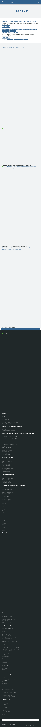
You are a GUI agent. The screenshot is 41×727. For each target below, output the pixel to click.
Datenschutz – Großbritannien (8, 478)
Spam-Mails (7, 30)
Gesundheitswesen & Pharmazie (8, 619)
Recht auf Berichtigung (6, 420)
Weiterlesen (6, 27)
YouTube (3, 528)
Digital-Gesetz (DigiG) (6, 634)
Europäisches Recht (6, 654)
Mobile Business (5, 467)
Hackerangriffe (5, 665)
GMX (35, 29)
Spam (3, 30)
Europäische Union (7, 644)
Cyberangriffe (4, 662)
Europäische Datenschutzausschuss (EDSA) (10, 647)
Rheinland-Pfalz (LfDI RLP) (7, 499)
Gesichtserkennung (6, 465)
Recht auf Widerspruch (6, 423)
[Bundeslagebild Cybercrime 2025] (20, 287)
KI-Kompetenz (4, 680)
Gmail (33, 29)
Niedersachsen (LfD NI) (6, 496)
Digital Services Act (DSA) (7, 638)
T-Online (11, 30)
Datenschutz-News (5, 29)
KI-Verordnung (5, 683)
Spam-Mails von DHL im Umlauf (10, 32)
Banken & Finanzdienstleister (7, 616)
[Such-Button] (38, 720)
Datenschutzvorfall (5, 462)
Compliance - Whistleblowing (7, 628)
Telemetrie (4, 507)
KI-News (3, 681)
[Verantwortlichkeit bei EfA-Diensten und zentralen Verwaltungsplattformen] (20, 146)
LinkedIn (3, 520)
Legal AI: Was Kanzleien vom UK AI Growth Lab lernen (12, 127)
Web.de (15, 30)
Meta (3, 521)
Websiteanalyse (5, 512)
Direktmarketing (11, 29)
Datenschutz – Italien (6, 481)
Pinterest (4, 526)
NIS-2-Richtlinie (5, 668)
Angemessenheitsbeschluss (7, 477)
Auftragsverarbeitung (6, 446)
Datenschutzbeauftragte (7, 450)
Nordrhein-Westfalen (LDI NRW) (8, 497)
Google (3, 519)
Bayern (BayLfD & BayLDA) (7, 489)
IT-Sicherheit (5, 659)
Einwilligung (4, 453)
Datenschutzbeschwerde (7, 461)
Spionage (4, 710)
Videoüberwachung (6, 471)
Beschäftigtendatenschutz (7, 459)
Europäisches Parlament (6, 652)
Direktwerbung (17, 29)
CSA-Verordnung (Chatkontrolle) (8, 630)
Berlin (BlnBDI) (4, 490)
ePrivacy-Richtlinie (5, 639)
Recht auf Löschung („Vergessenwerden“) (10, 422)
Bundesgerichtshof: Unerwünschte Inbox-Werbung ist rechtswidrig (19, 21)
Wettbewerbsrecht (5, 714)
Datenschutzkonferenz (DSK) (7, 492)
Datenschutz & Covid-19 (7, 703)
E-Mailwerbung (28, 29)
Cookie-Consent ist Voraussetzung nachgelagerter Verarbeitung (14, 246)
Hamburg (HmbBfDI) (6, 493)
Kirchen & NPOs (5, 620)
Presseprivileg (4, 707)
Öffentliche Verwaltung (6, 622)
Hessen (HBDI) (5, 495)
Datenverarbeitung (5, 451)
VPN (3, 510)
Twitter (3, 527)
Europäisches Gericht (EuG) (7, 695)
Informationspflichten (6, 454)
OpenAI (3, 524)
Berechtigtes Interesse (6, 447)
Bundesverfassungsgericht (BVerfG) (9, 692)
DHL (14, 39)
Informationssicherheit (6, 666)
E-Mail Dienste (23, 29)
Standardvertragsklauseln (7, 482)
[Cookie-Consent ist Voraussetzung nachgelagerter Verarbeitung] (20, 206)
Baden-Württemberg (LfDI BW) (8, 488)
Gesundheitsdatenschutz (7, 464)
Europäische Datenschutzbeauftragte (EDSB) (11, 649)
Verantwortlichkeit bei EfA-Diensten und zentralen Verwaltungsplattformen (16, 165)
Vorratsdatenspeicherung (7, 711)
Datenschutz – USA (6, 479)
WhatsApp (4, 530)
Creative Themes (12, 724)
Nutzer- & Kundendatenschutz (8, 468)
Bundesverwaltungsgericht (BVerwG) (9, 693)
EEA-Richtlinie (4, 704)
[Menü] (38, 2)
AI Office (3, 677)
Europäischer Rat (5, 653)
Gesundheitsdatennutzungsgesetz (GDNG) (10, 641)
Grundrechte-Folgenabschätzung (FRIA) (9, 679)
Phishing (3, 669)
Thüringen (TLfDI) (5, 500)
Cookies (3, 506)
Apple (3, 517)
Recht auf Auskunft (6, 419)
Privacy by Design (5, 469)
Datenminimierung (5, 448)
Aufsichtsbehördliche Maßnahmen (8, 430)
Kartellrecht (4, 705)
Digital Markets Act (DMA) (7, 635)
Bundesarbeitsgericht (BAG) (7, 689)
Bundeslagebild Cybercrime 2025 (8, 327)
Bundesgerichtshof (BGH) (7, 691)
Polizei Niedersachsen (19, 39)
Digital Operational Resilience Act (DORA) (10, 637)
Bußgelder (4, 429)
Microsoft (4, 523)
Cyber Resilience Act (6, 664)
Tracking (3, 509)
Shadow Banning (5, 708)
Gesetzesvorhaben (5, 656)
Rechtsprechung (6, 686)
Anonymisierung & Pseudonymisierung (9, 444)
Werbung (3, 712)
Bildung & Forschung (6, 618)
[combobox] (19, 720)
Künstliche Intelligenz (7, 674)
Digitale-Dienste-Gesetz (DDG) (8, 632)
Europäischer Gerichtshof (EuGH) (8, 696)
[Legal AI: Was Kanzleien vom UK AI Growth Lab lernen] (20, 86)
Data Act (3, 631)
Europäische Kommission (7, 650)
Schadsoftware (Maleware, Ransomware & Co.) (11, 671)
